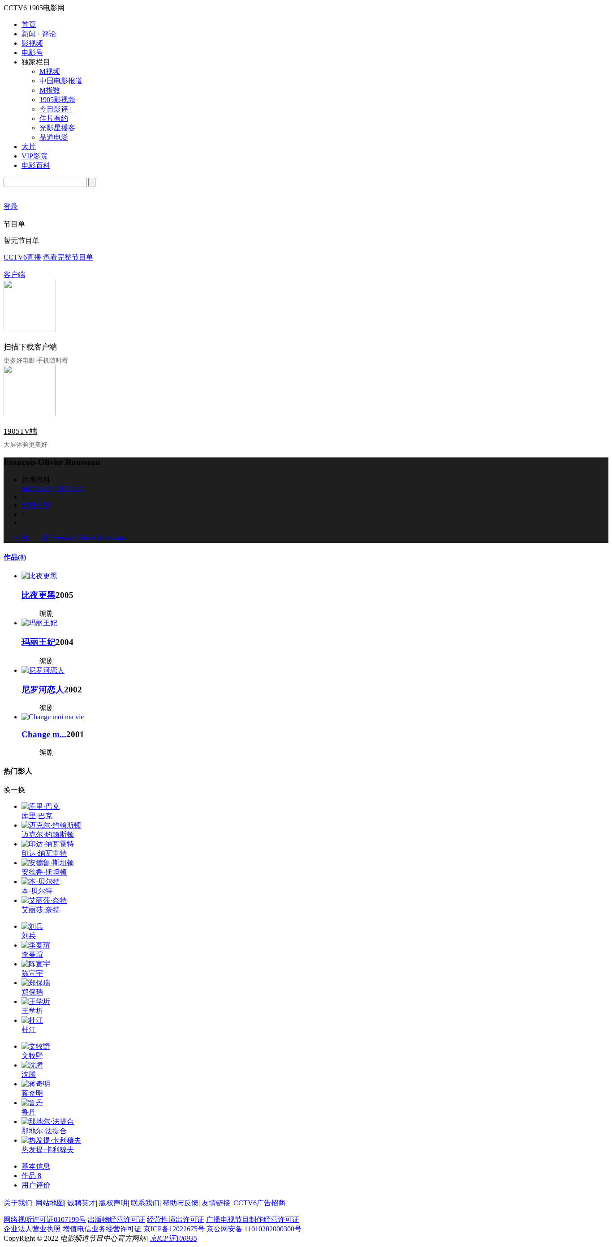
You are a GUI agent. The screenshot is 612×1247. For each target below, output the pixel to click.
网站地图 (49, 1203)
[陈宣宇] (36, 964)
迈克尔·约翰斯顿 (48, 834)
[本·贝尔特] (41, 881)
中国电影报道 (60, 81)
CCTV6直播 (22, 257)
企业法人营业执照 (32, 1229)
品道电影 (53, 137)
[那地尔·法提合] (48, 1121)
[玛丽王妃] (39, 623)
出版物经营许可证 (116, 1219)
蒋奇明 (32, 1093)
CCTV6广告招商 (259, 1203)
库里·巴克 (37, 816)
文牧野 (32, 1055)
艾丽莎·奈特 (41, 910)
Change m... (44, 734)
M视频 (49, 71)
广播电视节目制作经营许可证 (252, 1219)
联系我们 (145, 1203)
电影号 (32, 52)
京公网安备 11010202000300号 (254, 1229)
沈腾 (29, 1074)
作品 (15, 557)
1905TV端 (20, 431)
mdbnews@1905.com (53, 488)
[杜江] (32, 1020)
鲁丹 (29, 1112)
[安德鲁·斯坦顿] (48, 863)
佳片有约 (53, 118)
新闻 (29, 34)
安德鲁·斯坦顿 (44, 872)
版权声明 (113, 1203)
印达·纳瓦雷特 (44, 853)
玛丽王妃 (39, 642)
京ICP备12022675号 (174, 1229)
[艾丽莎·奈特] (44, 900)
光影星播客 (57, 128)
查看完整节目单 (68, 257)
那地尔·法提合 (44, 1131)
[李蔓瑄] (36, 945)
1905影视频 (57, 99)
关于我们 (18, 1203)
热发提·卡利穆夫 (48, 1149)
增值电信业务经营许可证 (102, 1229)
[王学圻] (36, 1001)
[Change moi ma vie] (53, 717)
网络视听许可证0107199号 (45, 1219)
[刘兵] (32, 926)
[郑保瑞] (36, 982)
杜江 (29, 1029)
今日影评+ (55, 109)
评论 (49, 34)
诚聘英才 (81, 1203)
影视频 (32, 43)
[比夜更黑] (39, 576)
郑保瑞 (32, 992)
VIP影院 (34, 156)
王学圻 (32, 1011)
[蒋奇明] (36, 1084)
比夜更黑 (39, 595)
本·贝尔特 (37, 891)
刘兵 (29, 936)
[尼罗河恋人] (43, 670)
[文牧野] (36, 1046)
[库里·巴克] (41, 806)
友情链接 (216, 1203)
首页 (29, 24)
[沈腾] (32, 1065)
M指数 (49, 90)
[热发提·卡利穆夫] (51, 1140)
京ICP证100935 (173, 1238)
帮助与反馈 (180, 1203)
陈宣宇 (32, 973)
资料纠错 (36, 505)
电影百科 (36, 165)
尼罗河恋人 (43, 689)
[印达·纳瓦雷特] (48, 844)
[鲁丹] (32, 1102)
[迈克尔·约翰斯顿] (51, 825)
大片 (29, 146)
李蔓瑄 (32, 954)
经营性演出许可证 (175, 1219)
